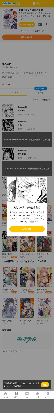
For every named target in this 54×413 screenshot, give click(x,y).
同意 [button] (45, 384)
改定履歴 (17, 386)
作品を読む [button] (27, 229)
